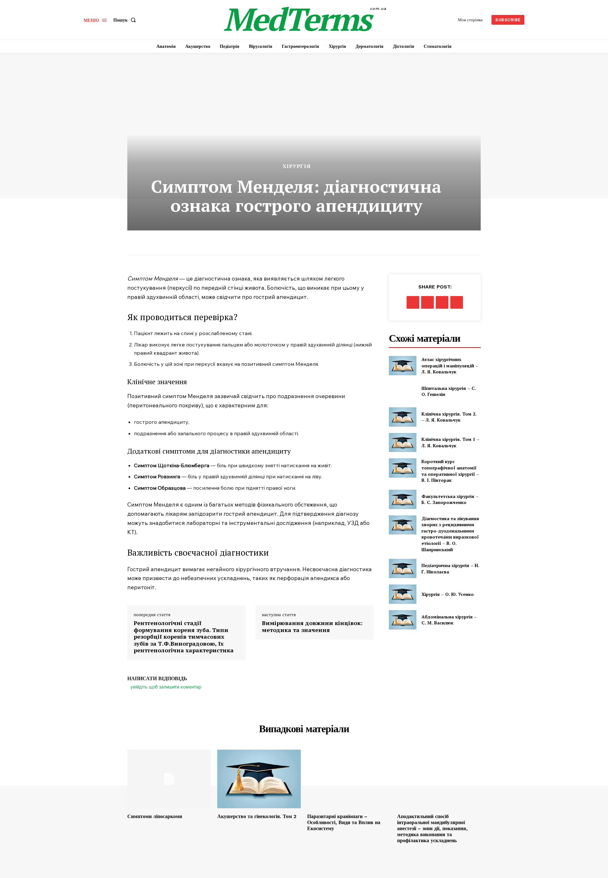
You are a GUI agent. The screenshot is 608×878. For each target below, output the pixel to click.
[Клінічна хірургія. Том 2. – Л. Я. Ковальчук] (402, 417)
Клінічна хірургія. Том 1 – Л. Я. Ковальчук (450, 442)
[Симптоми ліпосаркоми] (169, 779)
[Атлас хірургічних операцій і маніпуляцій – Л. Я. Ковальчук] (402, 365)
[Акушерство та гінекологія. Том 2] (259, 779)
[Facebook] (413, 302)
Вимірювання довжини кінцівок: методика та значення (312, 626)
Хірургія (296, 166)
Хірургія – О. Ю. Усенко (447, 594)
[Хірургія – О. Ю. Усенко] (402, 594)
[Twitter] (427, 302)
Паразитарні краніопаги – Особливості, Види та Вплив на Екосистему (343, 822)
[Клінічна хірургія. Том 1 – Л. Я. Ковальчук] (402, 442)
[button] (125, 20)
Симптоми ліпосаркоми (154, 816)
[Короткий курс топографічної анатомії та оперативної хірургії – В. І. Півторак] (402, 468)
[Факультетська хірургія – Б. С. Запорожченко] (402, 499)
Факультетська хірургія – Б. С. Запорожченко (449, 499)
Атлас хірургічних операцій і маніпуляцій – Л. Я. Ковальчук (449, 365)
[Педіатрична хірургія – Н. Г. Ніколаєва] (402, 568)
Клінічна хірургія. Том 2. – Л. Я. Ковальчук (449, 417)
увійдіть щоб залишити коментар (165, 686)
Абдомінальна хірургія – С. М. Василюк (449, 620)
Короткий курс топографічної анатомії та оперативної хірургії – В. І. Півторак (450, 470)
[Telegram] (442, 302)
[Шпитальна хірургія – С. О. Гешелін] (402, 391)
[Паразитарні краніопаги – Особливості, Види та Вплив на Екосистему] (349, 779)
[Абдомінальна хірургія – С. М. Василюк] (402, 619)
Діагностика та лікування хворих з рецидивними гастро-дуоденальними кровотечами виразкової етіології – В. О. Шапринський (450, 533)
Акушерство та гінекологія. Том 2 (256, 816)
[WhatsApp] (456, 302)
